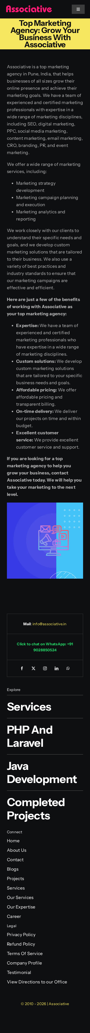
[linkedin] (56, 668)
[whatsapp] (68, 668)
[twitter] (33, 668)
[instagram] (45, 668)
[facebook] (22, 668)
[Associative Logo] (29, 7)
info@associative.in (50, 624)
